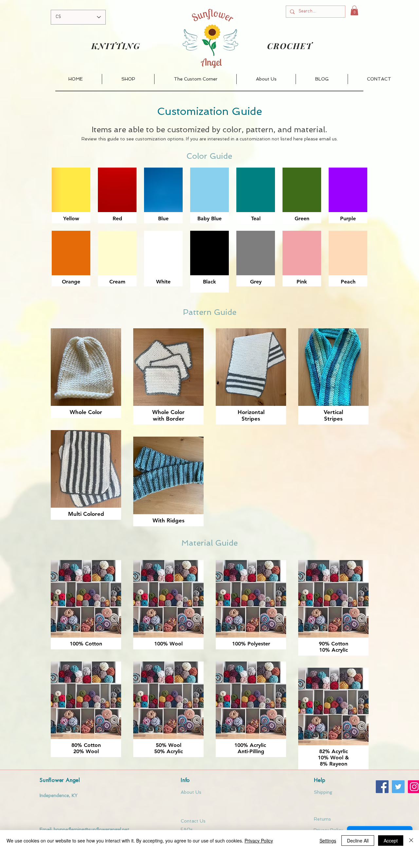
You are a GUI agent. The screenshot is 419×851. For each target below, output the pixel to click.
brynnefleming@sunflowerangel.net (91, 829)
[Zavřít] (411, 840)
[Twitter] (398, 786)
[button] (354, 10)
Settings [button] (327, 840)
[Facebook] (382, 786)
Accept (391, 840)
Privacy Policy (259, 840)
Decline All (358, 840)
